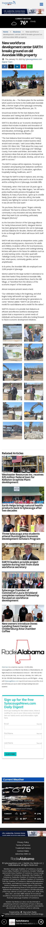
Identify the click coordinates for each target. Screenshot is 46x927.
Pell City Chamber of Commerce (14, 881)
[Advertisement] (23, 11)
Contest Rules (23, 851)
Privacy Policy (23, 842)
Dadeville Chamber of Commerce (24, 877)
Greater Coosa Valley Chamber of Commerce (22, 870)
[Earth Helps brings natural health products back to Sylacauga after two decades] (23, 495)
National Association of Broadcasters (29, 883)
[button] (41, 4)
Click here (5, 667)
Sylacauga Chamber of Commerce (23, 869)
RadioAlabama (14, 865)
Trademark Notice (23, 848)
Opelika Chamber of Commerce (31, 879)
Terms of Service (23, 845)
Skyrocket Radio (30, 912)
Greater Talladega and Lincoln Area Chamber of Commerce (23, 872)
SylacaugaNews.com (12, 681)
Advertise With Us (23, 854)
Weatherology (37, 914)
